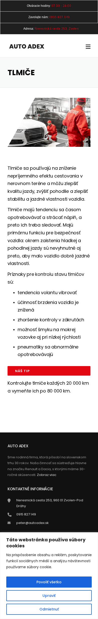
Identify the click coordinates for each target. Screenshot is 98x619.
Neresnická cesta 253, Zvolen (57, 28)
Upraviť (49, 595)
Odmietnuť (49, 609)
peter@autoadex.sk (32, 522)
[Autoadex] (27, 46)
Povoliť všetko (49, 582)
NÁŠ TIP (22, 371)
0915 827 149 (59, 17)
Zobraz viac (46, 474)
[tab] (49, 371)
